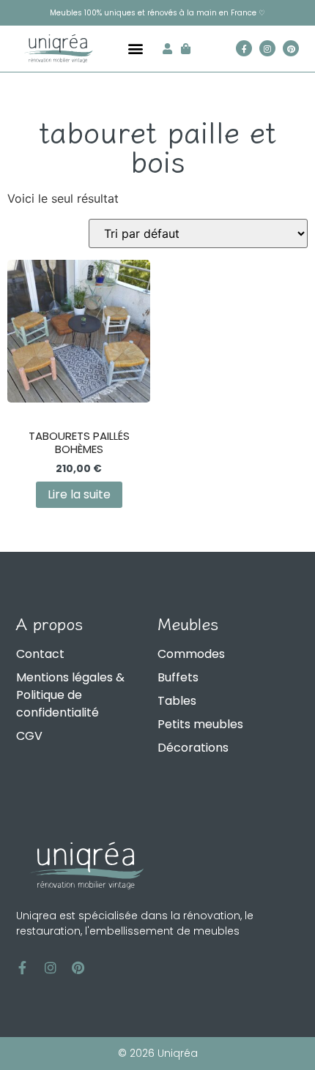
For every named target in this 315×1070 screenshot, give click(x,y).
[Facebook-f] (244, 48)
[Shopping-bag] (185, 48)
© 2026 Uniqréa (158, 1053)
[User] (167, 48)
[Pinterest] (291, 48)
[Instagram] (267, 48)
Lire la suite (79, 494)
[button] (135, 49)
